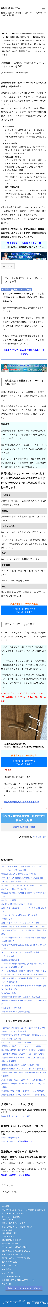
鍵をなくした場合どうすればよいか (15, 889)
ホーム (6, 33)
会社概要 (5, 1206)
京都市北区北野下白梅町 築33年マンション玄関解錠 (23, 1095)
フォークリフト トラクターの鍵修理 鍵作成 (20, 952)
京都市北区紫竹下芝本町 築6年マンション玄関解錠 (22, 1091)
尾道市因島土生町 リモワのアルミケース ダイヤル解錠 (23, 1069)
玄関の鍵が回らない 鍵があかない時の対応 (18, 874)
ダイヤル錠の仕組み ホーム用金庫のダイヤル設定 (22, 866)
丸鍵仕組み (6, 1269)
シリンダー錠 (7, 1273)
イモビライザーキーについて (13, 1254)
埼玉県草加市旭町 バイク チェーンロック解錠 (21, 1046)
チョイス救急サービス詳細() (17, 1141)
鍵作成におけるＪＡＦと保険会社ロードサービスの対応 (23, 926)
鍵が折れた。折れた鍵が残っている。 (17, 1251)
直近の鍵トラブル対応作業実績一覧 (15, 1011)
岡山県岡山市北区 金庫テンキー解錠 (16, 1042)
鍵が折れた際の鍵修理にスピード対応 (16, 904)
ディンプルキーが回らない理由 (13, 870)
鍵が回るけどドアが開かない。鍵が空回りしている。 (22, 885)
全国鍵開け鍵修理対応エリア (19, 37)
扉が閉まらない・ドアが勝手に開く (16, 1258)
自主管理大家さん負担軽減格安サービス (18, 1280)
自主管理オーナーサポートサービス (15, 1116)
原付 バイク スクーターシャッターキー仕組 (20, 923)
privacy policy (8, 1236)
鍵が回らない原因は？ (11, 1243)
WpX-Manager (39, 837)
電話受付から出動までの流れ (13, 1213)
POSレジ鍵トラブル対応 (11, 1008)
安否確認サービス (8, 993)
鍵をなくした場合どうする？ (13, 1223)
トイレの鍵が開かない (11, 1276)
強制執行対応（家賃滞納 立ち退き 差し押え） (21, 997)
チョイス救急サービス (10, 1138)
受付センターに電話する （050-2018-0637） (24, 610)
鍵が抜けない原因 (8, 900)
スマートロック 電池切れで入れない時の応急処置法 (22, 878)
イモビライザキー (8, 919)
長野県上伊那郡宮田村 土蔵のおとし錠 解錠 (20, 1065)
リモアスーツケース (10, 1265)
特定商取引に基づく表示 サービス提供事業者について (23, 1210)
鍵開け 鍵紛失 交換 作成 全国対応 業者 (29, 33)
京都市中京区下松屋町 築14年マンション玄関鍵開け (23, 1080)
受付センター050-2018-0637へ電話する (24, 1288)
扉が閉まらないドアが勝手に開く (14, 881)
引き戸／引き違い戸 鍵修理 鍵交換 (17, 1227)
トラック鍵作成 (7, 956)
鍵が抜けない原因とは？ (12, 1240)
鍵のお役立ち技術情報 (10, 960)
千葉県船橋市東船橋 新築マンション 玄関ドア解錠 (22, 1054)
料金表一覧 (6, 1284)
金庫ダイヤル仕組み (10, 1262)
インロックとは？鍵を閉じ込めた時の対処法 (19, 915)
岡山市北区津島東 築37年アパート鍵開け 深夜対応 (23, 1050)
